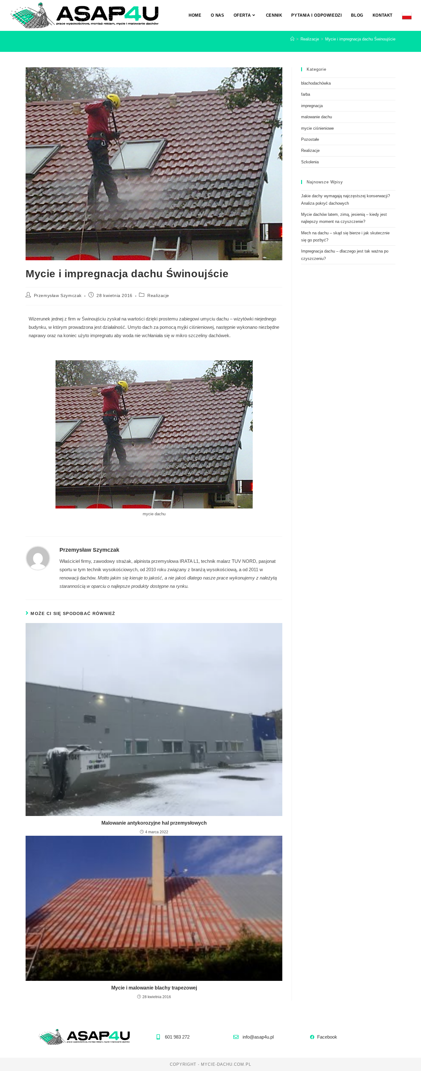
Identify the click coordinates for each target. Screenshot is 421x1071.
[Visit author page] (38, 557)
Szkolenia (310, 162)
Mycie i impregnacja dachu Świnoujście (360, 39)
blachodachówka (316, 83)
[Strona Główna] (292, 39)
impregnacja (312, 105)
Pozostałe (310, 139)
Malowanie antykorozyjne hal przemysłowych (154, 823)
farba (305, 94)
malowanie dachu (316, 117)
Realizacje (158, 295)
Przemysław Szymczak (58, 295)
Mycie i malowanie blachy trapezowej (154, 987)
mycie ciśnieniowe (317, 128)
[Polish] (406, 15)
